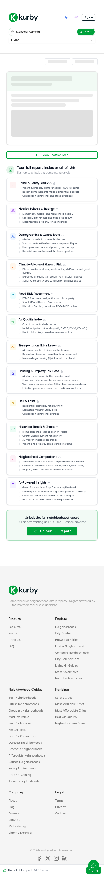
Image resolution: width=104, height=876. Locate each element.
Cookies (60, 813)
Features (15, 627)
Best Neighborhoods (22, 698)
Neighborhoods (65, 627)
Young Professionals (22, 768)
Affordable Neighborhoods (27, 755)
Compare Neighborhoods (72, 653)
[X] (47, 858)
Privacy (60, 807)
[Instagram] (56, 858)
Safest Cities (63, 698)
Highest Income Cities (70, 723)
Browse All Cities (66, 640)
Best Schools (17, 730)
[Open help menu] (93, 865)
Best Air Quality (66, 717)
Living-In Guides (66, 665)
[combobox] (52, 40)
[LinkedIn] (64, 858)
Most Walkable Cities (69, 704)
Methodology (18, 826)
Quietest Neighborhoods (25, 743)
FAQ (11, 646)
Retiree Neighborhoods (24, 762)
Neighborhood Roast (69, 678)
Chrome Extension (21, 833)
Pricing (13, 633)
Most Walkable (19, 717)
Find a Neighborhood (69, 646)
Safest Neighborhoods (24, 704)
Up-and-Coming (20, 775)
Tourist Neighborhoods (24, 781)
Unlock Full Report (55, 531)
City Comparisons (67, 659)
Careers (14, 813)
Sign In (88, 17)
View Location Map (55, 155)
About (13, 800)
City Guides (63, 633)
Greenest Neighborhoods (25, 749)
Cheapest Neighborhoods (26, 710)
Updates (15, 640)
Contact (14, 820)
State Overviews (66, 672)
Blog (12, 807)
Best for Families (20, 723)
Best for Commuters (22, 736)
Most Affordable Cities (70, 710)
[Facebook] (39, 858)
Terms (59, 800)
